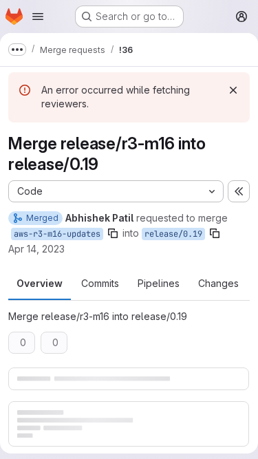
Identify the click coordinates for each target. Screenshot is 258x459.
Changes (218, 283)
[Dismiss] (233, 90)
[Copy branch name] (113, 233)
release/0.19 (173, 233)
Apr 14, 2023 (36, 249)
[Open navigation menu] (38, 17)
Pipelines (159, 283)
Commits (100, 283)
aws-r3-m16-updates (57, 233)
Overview (40, 283)
